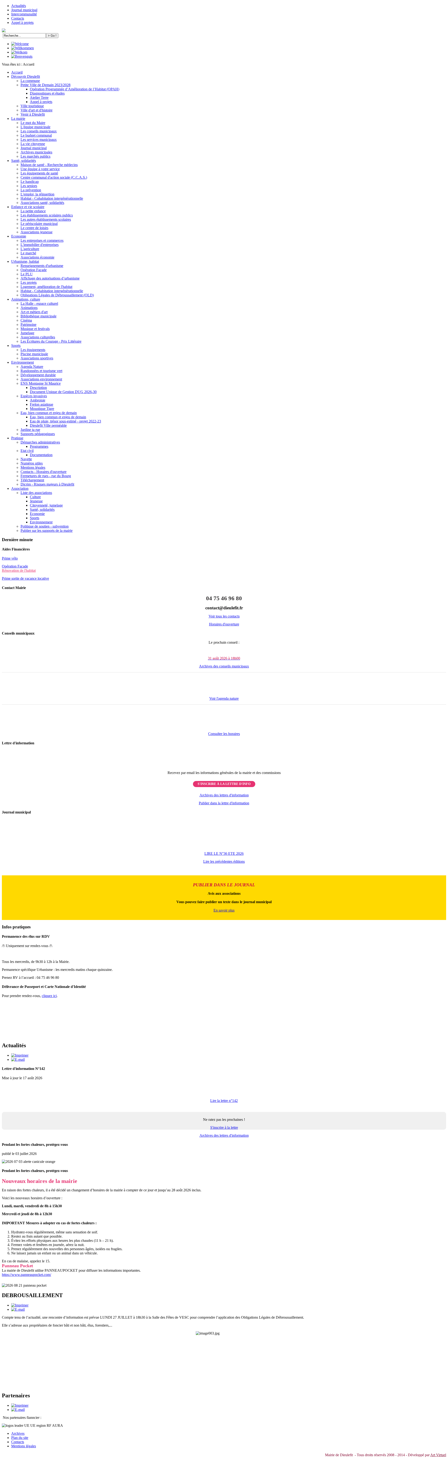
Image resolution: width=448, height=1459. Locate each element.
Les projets (29, 282)
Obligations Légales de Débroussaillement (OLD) (57, 295)
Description (38, 388)
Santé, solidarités (23, 161)
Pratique (17, 438)
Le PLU (27, 274)
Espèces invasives (34, 396)
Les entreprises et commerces (42, 240)
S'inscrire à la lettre (224, 1127)
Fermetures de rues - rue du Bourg (46, 476)
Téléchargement (32, 480)
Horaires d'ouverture (224, 624)
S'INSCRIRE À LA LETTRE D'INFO (224, 784)
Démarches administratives (40, 442)
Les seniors (29, 186)
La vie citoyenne (33, 144)
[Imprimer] (19, 1055)
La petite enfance (33, 211)
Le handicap (30, 182)
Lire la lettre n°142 (224, 1101)
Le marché (28, 253)
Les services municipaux (39, 140)
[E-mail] (18, 1059)
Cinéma (26, 320)
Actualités (18, 6)
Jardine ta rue (30, 430)
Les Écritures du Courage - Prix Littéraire (51, 341)
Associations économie (37, 257)
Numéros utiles (32, 463)
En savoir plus (224, 910)
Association (19, 488)
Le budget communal (36, 135)
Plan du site (19, 1438)
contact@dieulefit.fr (224, 607)
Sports (16, 346)
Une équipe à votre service (40, 169)
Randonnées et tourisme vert (41, 371)
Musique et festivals (35, 329)
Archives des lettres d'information (224, 795)
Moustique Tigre (42, 409)
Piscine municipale (34, 354)
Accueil (17, 72)
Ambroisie (37, 400)
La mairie (18, 119)
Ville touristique (32, 106)
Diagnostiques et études (47, 93)
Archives (17, 1433)
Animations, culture (25, 299)
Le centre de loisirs (34, 228)
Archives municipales (36, 152)
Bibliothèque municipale (38, 316)
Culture (35, 497)
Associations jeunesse (36, 232)
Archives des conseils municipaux (224, 666)
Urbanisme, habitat (25, 261)
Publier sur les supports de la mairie (47, 530)
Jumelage (27, 333)
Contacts (17, 18)
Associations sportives (37, 358)
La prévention (31, 190)
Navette (26, 459)
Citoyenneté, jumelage (46, 505)
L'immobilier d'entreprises (40, 245)
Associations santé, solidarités (42, 203)
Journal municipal (24, 10)
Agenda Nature (32, 367)
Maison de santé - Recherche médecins (49, 165)
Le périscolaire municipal (39, 224)
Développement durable (38, 375)
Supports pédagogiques (38, 434)
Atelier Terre (39, 97)
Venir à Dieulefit (33, 114)
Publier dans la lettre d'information (224, 803)
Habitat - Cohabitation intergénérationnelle (52, 198)
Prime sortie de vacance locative (25, 578)
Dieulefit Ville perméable (48, 425)
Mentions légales (33, 467)
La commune (30, 81)
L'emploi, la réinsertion (37, 194)
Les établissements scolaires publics (47, 215)
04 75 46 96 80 (224, 598)
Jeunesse (36, 501)
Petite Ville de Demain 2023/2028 (45, 85)
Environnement (22, 362)
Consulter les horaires (224, 734)
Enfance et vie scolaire (27, 207)
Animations (29, 308)
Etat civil (27, 451)
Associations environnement (41, 379)
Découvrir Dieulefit (25, 76)
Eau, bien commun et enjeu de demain (49, 413)
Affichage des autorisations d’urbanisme (50, 278)
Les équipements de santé (39, 173)
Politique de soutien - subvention (45, 526)
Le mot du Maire (33, 123)
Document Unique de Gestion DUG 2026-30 (63, 392)
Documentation (41, 455)
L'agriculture (30, 249)
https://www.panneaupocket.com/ (26, 1275)
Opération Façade (34, 270)
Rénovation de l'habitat (19, 570)
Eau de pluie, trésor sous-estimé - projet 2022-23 (65, 421)
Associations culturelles (38, 337)
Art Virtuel (438, 1455)
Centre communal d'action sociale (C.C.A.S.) (54, 177)
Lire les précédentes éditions (224, 861)
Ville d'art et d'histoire (36, 110)
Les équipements (33, 350)
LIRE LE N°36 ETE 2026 (224, 854)
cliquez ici (49, 996)
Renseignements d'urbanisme (42, 266)
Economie (18, 236)
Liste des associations (36, 493)
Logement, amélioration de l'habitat (46, 287)
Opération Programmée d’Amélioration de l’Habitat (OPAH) (74, 89)
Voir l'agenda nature (224, 698)
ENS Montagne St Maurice (41, 383)
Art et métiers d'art (34, 312)
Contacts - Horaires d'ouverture (43, 472)
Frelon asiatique (41, 404)
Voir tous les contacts (224, 616)
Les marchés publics (35, 156)
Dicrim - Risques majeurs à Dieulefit (47, 484)
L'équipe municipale (35, 127)
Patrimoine (28, 325)
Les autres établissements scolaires (46, 219)
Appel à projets (22, 23)
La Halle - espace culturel (39, 303)
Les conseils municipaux (39, 131)
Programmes (39, 446)
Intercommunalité (24, 14)
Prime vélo (10, 558)
